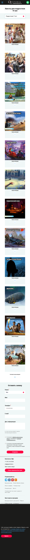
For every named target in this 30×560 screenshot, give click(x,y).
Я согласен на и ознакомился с (15, 439)
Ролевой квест (8, 488)
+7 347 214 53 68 (9, 461)
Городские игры (8, 483)
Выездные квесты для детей (12, 500)
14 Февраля (16, 503)
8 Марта (22, 500)
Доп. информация (10, 421)
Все (7, 19)
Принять (6, 536)
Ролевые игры (17, 485)
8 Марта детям (8, 503)
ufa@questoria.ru (9, 464)
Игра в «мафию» (9, 485)
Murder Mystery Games (18, 483)
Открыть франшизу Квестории (15, 470)
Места (14, 488)
